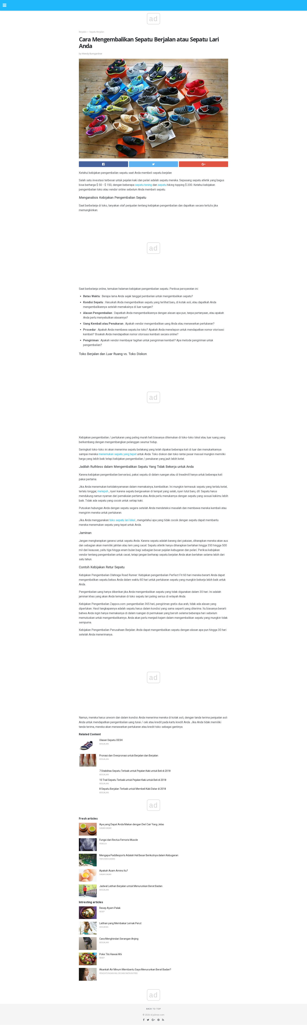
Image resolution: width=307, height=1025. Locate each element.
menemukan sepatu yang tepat (117, 454)
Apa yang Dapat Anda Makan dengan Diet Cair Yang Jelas (131, 824)
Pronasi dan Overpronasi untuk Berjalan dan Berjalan (128, 755)
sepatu (162, 185)
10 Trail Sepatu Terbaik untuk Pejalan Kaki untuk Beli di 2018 (132, 779)
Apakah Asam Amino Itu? (113, 870)
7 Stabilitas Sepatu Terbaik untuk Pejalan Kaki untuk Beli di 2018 (135, 770)
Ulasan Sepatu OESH (111, 740)
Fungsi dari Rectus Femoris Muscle (118, 839)
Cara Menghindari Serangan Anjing (118, 938)
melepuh (103, 491)
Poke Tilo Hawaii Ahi (110, 954)
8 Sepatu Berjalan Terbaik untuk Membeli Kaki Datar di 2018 (132, 788)
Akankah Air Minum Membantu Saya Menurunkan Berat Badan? (135, 969)
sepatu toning (143, 185)
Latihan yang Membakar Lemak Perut (120, 923)
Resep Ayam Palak (109, 908)
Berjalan (83, 32)
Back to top (153, 1009)
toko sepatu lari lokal (122, 520)
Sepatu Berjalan (96, 32)
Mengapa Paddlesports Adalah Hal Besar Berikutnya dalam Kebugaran (138, 855)
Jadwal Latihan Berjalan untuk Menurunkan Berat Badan (130, 886)
